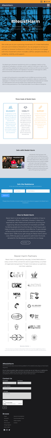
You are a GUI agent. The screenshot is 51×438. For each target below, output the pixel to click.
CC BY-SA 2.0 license (47, 40)
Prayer (5, 416)
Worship (6, 420)
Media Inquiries (17, 420)
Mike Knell (39, 40)
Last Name (20, 380)
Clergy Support (7, 424)
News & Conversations (19, 416)
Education (6, 418)
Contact (15, 422)
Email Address (6, 386)
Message (5, 391)
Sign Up (5, 195)
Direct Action (7, 422)
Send (5, 407)
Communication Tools (19, 418)
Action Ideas (7, 427)
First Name (5, 380)
